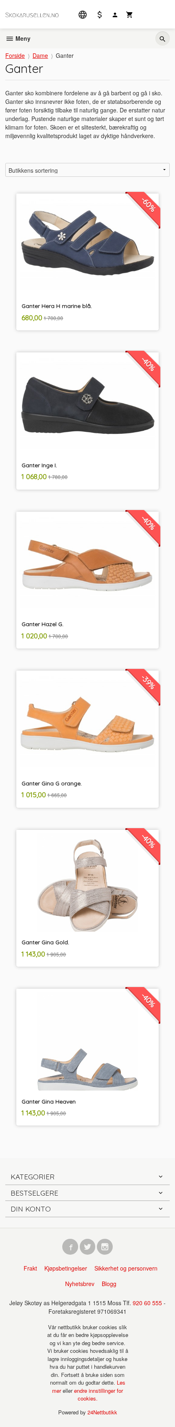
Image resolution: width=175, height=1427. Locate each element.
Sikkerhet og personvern (126, 1268)
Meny (22, 38)
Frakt (30, 1268)
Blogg (109, 1284)
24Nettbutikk (102, 1412)
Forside (15, 55)
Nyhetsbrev (79, 1284)
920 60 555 (147, 1303)
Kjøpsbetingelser (65, 1268)
